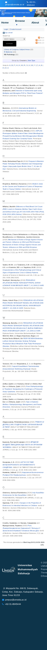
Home (5, 22)
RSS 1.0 (41, 40)
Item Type (31, 60)
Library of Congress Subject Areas (17, 49)
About (35, 22)
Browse (20, 22)
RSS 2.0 (41, 43)
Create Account (15, 29)
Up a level (9, 33)
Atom (42, 38)
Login (6, 29)
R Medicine (8, 52)
